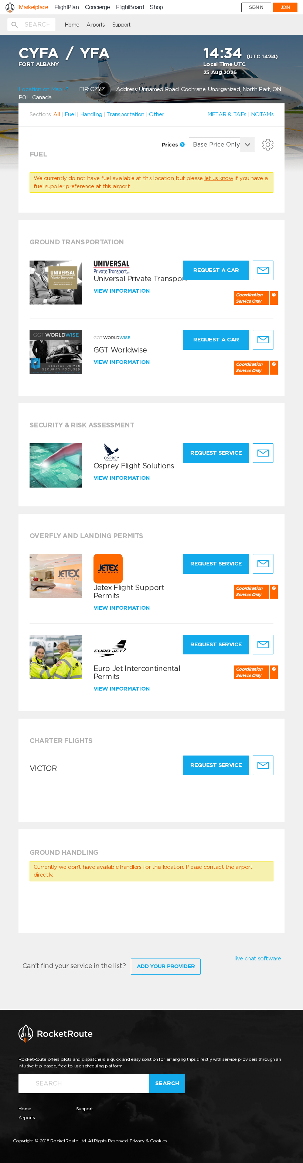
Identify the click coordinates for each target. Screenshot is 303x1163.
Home (72, 25)
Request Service (216, 453)
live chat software (258, 958)
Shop (156, 7)
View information (122, 291)
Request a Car (216, 270)
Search (167, 1083)
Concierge (97, 7)
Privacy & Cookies (148, 1140)
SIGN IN (256, 7)
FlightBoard (130, 7)
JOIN (285, 7)
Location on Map (41, 89)
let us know (218, 178)
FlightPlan (66, 7)
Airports (95, 25)
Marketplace (33, 7)
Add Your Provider (166, 966)
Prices (171, 144)
